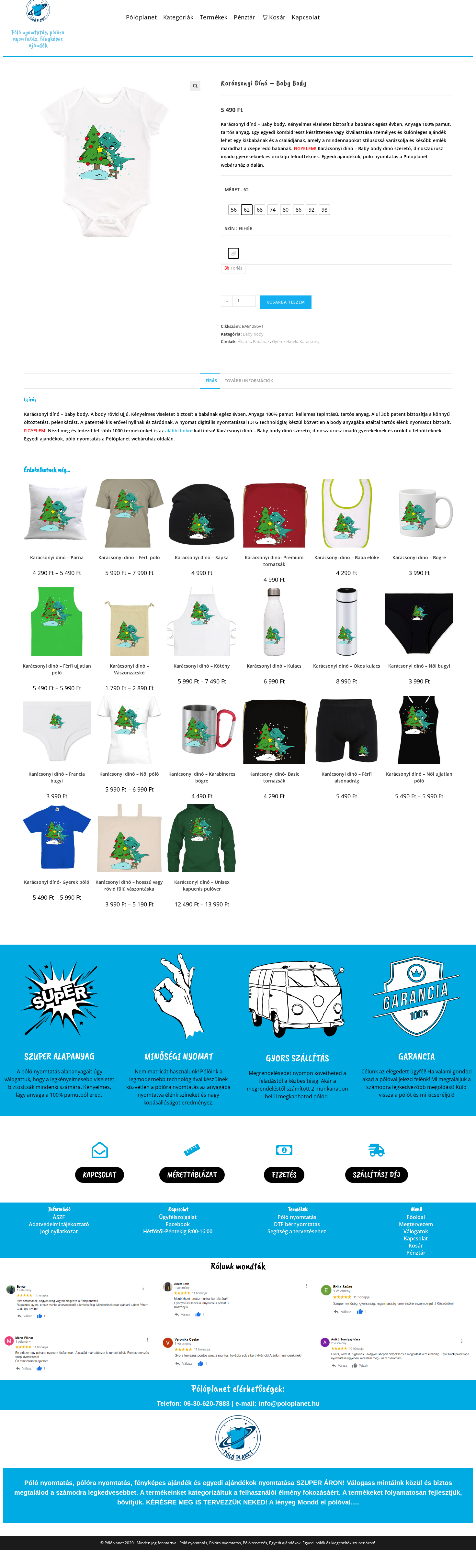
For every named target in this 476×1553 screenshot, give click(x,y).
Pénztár (244, 17)
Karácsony (310, 341)
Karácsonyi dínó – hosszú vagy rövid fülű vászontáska (129, 885)
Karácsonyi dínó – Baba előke (346, 557)
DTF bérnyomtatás (297, 1224)
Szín (230, 228)
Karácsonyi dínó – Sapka (202, 557)
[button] (195, 86)
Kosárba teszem (285, 302)
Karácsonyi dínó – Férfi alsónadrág (347, 777)
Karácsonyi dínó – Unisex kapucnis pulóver (202, 885)
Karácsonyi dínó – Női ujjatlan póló (419, 777)
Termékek (213, 17)
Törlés (236, 268)
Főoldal (416, 1217)
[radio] (234, 210)
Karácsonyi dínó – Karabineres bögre (201, 777)
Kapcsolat (306, 17)
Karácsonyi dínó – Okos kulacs (346, 666)
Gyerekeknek (284, 341)
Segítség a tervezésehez (296, 1231)
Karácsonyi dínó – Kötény (202, 666)
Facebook (178, 1224)
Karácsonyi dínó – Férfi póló (129, 557)
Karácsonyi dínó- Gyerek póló (56, 882)
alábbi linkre (179, 430)
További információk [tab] (249, 380)
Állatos (244, 341)
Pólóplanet (141, 17)
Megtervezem (416, 1224)
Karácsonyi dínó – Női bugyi (419, 666)
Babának (261, 341)
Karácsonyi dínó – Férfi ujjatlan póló (57, 669)
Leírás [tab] (210, 380)
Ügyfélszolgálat (178, 1217)
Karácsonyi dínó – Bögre (419, 557)
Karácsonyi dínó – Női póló (129, 774)
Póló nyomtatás (297, 1217)
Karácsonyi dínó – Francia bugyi (56, 777)
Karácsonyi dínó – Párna (57, 557)
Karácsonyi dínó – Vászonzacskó (129, 669)
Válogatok (415, 1231)
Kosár (416, 1245)
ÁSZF (59, 1217)
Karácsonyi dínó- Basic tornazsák (274, 777)
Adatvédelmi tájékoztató (59, 1224)
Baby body (253, 334)
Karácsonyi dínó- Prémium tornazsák (274, 560)
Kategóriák (178, 17)
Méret (232, 189)
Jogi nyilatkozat (59, 1231)
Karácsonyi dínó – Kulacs (274, 666)
